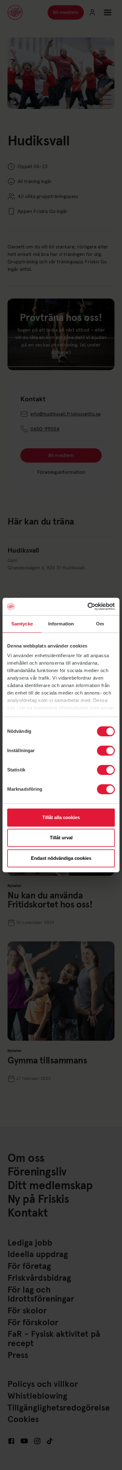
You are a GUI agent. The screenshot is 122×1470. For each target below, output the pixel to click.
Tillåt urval (61, 837)
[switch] (106, 751)
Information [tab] (61, 623)
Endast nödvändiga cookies (61, 858)
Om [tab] (100, 623)
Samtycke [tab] (22, 623)
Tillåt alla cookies (61, 817)
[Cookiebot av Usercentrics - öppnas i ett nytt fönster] (88, 606)
